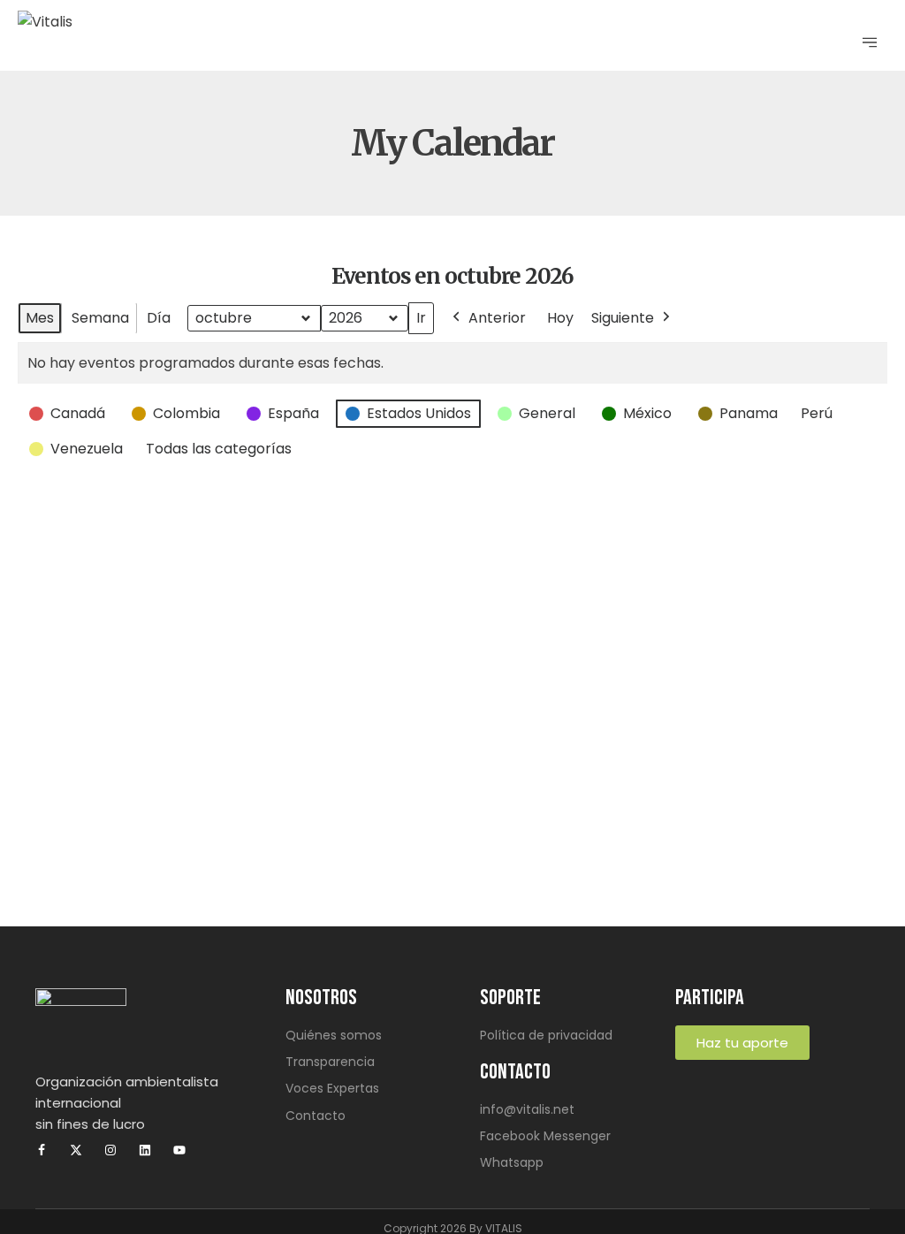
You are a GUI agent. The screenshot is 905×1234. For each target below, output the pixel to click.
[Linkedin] (145, 1150)
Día (159, 318)
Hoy (560, 318)
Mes (40, 318)
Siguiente (622, 318)
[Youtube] (179, 1150)
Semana (100, 318)
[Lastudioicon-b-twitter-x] (76, 1150)
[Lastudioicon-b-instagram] (110, 1150)
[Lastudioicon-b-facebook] (41, 1150)
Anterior (497, 318)
